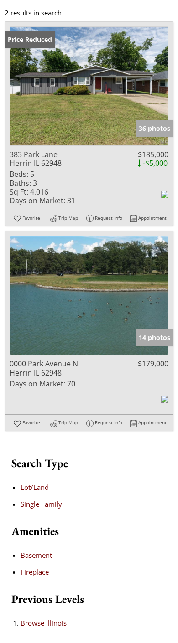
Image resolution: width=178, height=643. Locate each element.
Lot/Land (35, 487)
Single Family (41, 504)
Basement (36, 555)
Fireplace (35, 571)
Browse (44, 623)
